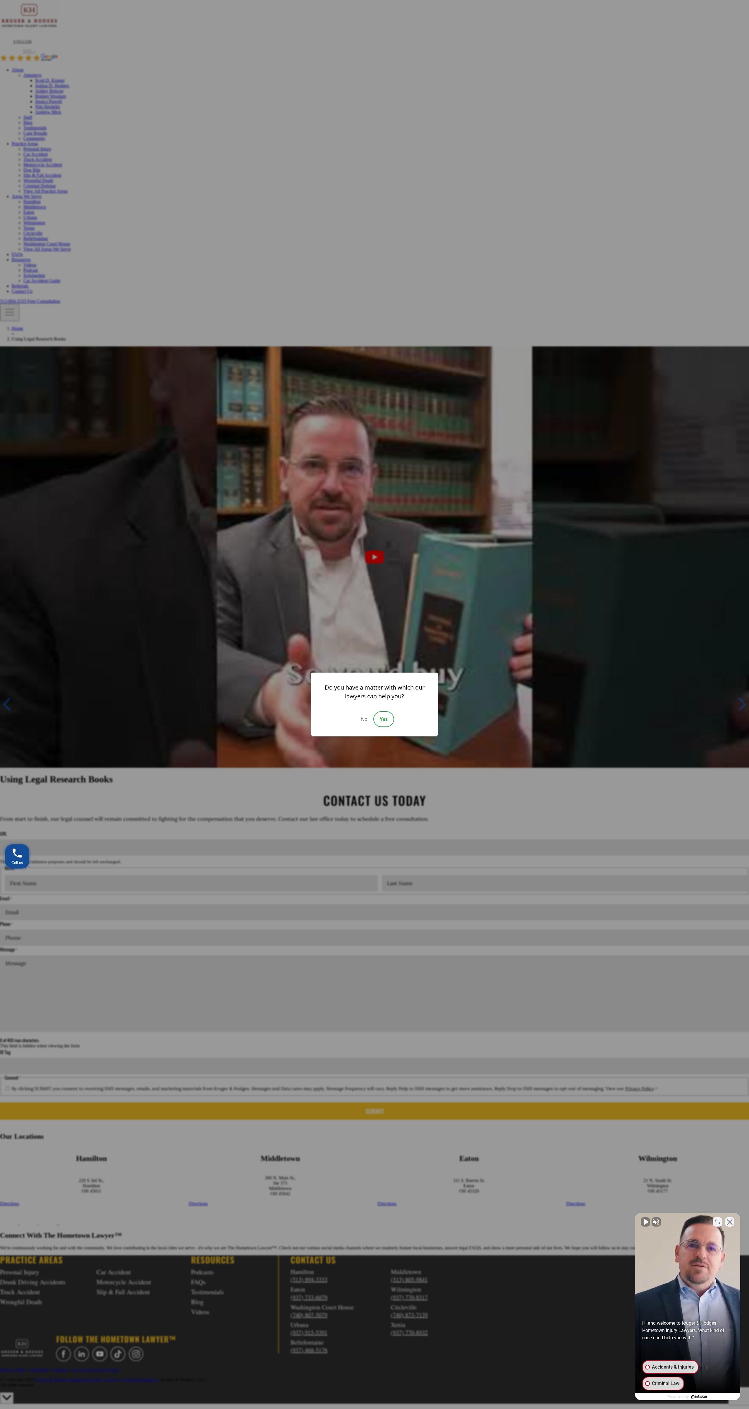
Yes (384, 719)
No (364, 719)
